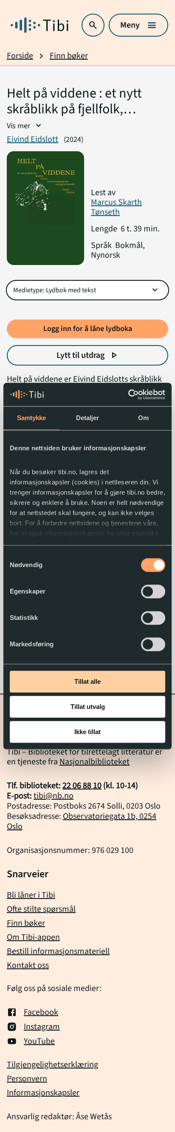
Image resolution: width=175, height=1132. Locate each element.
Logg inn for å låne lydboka (87, 328)
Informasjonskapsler (43, 1093)
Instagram (42, 1027)
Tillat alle (87, 681)
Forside (20, 56)
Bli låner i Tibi (31, 895)
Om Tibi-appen (33, 937)
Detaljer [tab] (87, 417)
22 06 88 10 (82, 786)
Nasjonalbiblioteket (94, 762)
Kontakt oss (28, 965)
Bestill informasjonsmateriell (58, 951)
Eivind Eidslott (32, 139)
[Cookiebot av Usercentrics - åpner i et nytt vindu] (128, 394)
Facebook (41, 1012)
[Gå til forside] (39, 25)
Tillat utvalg (88, 706)
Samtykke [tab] (31, 417)
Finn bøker (69, 56)
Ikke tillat (87, 731)
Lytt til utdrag (87, 355)
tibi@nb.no (53, 796)
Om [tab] (143, 417)
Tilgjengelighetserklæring (52, 1065)
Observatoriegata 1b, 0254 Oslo (81, 821)
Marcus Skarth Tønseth (116, 207)
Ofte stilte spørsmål (41, 909)
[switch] (153, 591)
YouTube (39, 1041)
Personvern (27, 1079)
